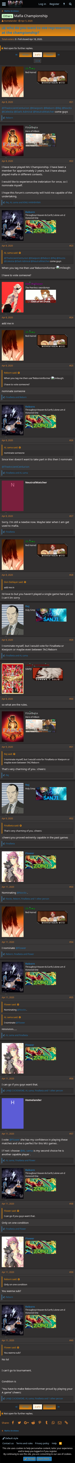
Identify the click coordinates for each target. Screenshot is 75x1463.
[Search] (70, 4)
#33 (71, 886)
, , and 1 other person (27, 898)
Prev (26, 54)
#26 (71, 440)
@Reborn (49, 108)
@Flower (21, 948)
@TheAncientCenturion (15, 108)
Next (49, 54)
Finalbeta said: (11, 825)
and (16, 397)
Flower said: (10, 1004)
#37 (71, 1133)
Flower (29, 853)
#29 (71, 639)
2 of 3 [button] (37, 54)
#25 (71, 365)
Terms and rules (24, 1443)
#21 (71, 102)
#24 (71, 317)
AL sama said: (11, 252)
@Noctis (67, 108)
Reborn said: (10, 372)
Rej (27, 606)
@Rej (58, 108)
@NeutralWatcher (43, 111)
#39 (71, 1272)
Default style (11, 1438)
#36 (71, 1078)
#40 (71, 1340)
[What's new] (64, 4)
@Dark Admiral (23, 111)
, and (23, 202)
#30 (71, 698)
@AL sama (26, 1150)
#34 (71, 942)
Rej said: (8, 754)
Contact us (8, 1443)
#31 (71, 746)
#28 (71, 574)
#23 (71, 245)
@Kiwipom (36, 108)
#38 (71, 1203)
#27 (71, 516)
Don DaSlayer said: (13, 582)
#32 (71, 818)
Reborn (30, 212)
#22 (71, 161)
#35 (71, 997)
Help (54, 1443)
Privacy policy (42, 1443)
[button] (4, 4)
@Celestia (7, 111)
